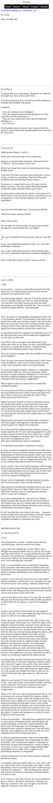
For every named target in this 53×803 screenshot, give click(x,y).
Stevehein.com (30, 10)
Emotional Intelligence (11, 10)
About (26, 7)
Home (8, 7)
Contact (34, 7)
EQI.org (26, 2)
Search (16, 7)
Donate (44, 7)
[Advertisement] (26, 53)
